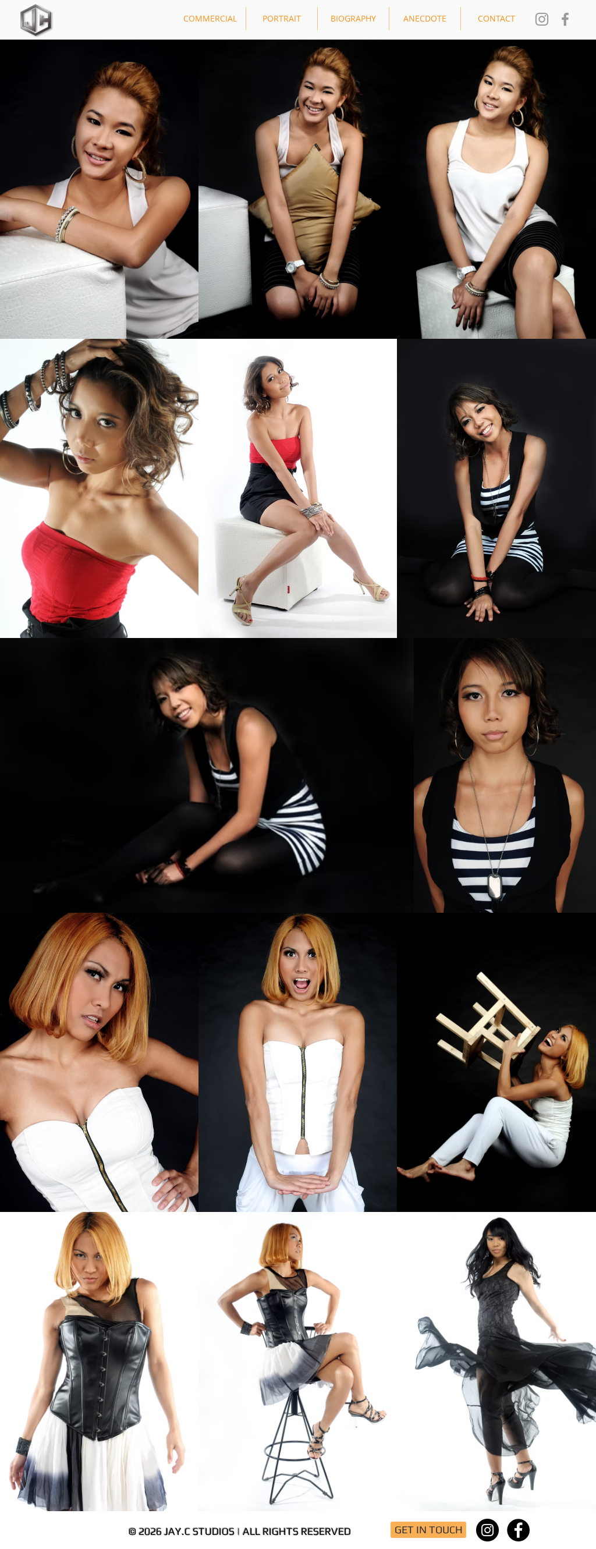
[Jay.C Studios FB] (565, 19)
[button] (210, 18)
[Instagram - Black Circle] (487, 1530)
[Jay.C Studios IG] (542, 19)
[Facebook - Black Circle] (518, 1530)
